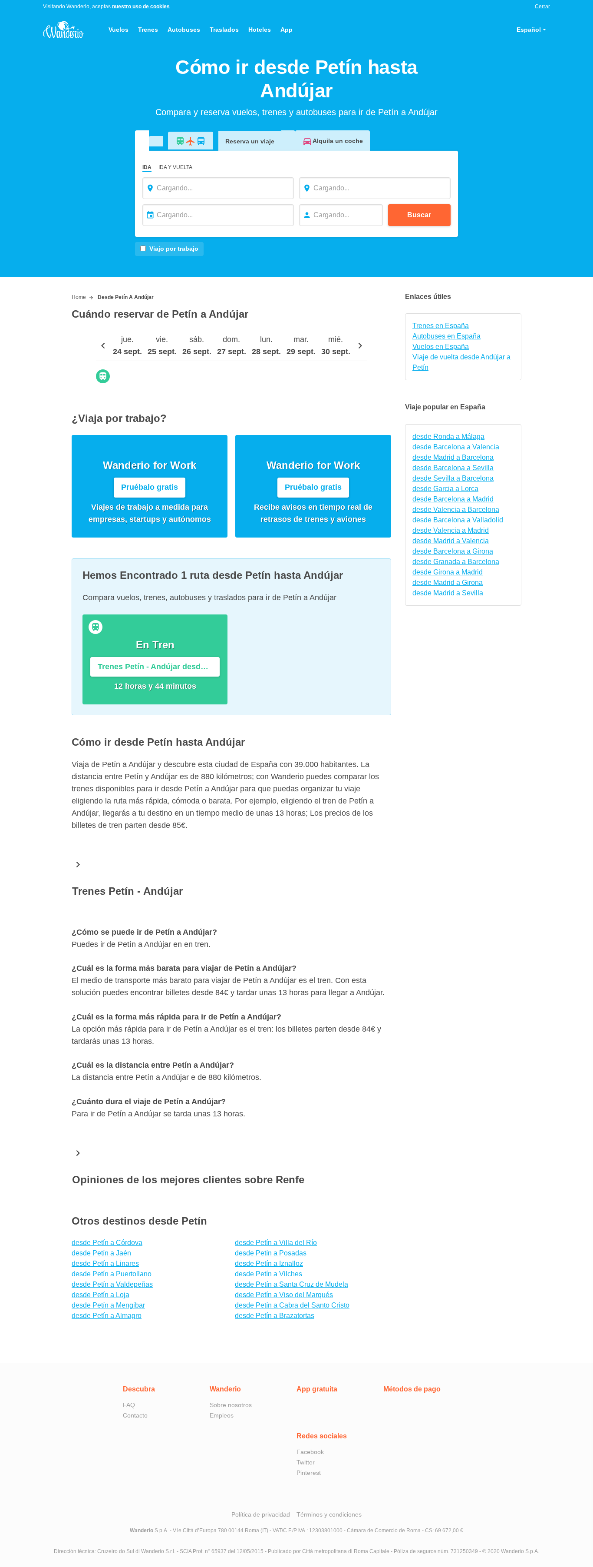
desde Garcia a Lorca (445, 488)
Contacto (135, 1415)
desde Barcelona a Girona (452, 551)
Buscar (419, 215)
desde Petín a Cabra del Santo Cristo (292, 1305)
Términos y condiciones (329, 1514)
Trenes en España (440, 325)
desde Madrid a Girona (447, 582)
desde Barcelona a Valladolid (457, 520)
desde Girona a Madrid (447, 572)
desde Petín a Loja (100, 1294)
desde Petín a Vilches (268, 1274)
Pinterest (308, 1472)
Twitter (305, 1462)
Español (529, 29)
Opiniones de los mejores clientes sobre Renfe (188, 1179)
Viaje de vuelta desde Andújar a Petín (461, 362)
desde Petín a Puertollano (112, 1274)
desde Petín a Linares (105, 1263)
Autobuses (184, 29)
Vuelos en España (440, 346)
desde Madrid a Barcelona (453, 457)
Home (79, 297)
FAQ (129, 1404)
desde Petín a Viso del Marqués (284, 1294)
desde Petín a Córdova (107, 1242)
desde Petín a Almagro (107, 1315)
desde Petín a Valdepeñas (112, 1284)
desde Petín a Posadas (270, 1253)
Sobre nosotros (231, 1404)
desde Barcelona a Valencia (455, 447)
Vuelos (118, 29)
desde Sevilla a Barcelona (453, 478)
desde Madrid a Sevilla (447, 593)
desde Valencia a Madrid (450, 530)
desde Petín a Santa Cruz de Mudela (291, 1284)
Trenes (148, 29)
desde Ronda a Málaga (448, 436)
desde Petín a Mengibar (108, 1305)
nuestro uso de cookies (141, 6)
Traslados (224, 29)
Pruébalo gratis (149, 487)
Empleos (222, 1415)
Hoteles (259, 29)
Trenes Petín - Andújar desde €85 (159, 666)
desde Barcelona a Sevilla (453, 467)
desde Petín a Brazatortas (274, 1315)
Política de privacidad (260, 1514)
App (286, 29)
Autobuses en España (446, 336)
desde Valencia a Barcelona (455, 509)
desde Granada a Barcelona (455, 561)
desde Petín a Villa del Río (276, 1242)
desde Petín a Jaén (101, 1253)
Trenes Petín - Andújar (127, 891)
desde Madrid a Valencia (450, 540)
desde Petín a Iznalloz (269, 1263)
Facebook (310, 1451)
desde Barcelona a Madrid (453, 499)
